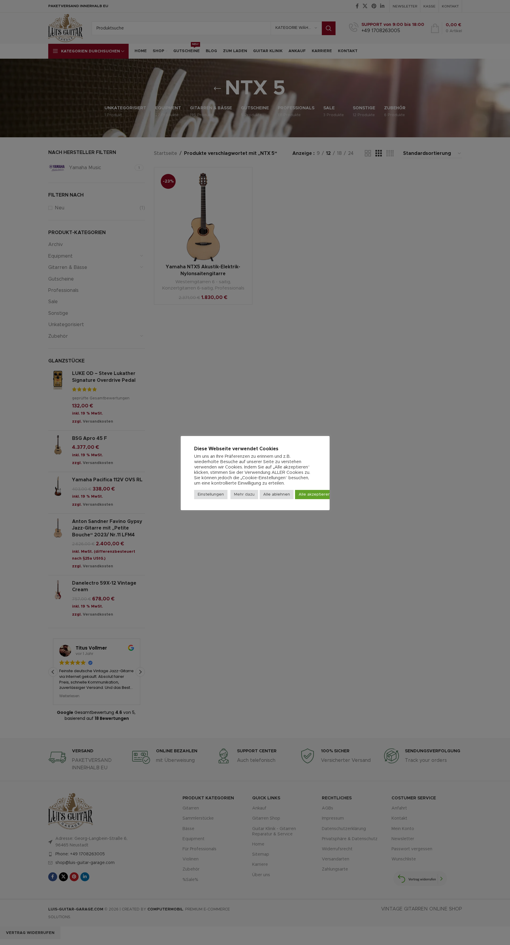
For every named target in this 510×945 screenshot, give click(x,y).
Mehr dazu (244, 494)
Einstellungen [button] (211, 494)
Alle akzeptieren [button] (314, 494)
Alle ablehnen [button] (276, 494)
